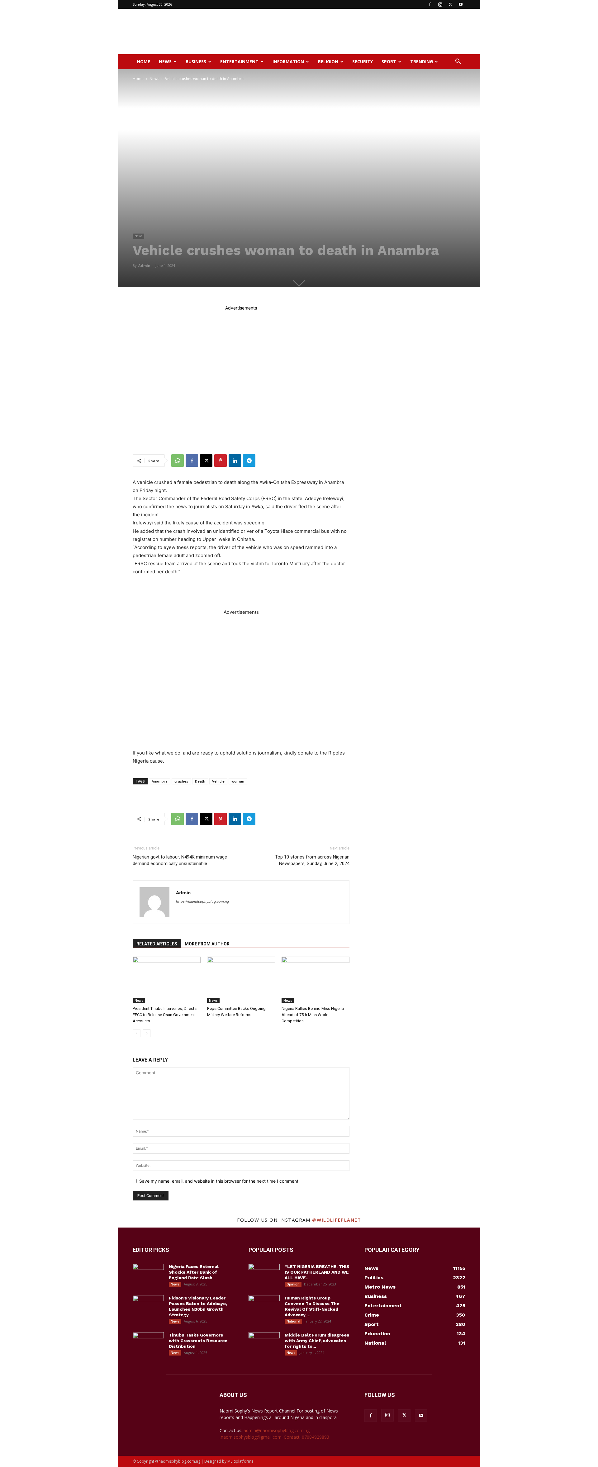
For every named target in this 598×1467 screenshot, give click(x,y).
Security (362, 61)
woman (237, 781)
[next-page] (146, 1033)
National (293, 1321)
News (165, 61)
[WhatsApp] (177, 460)
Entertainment (239, 61)
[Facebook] (429, 4)
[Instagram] (440, 4)
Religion (328, 61)
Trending (421, 61)
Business (196, 61)
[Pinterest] (220, 460)
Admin (144, 265)
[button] (457, 62)
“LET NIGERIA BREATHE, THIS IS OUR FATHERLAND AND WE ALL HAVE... (317, 1272)
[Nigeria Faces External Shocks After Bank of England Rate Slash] (148, 1274)
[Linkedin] (235, 460)
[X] (450, 4)
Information (288, 61)
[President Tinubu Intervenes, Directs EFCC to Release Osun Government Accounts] (167, 980)
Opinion (293, 1284)
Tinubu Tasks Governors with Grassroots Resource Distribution (198, 1340)
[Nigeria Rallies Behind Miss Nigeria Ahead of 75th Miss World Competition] (315, 980)
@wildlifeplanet (336, 1220)
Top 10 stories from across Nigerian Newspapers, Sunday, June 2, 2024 (312, 860)
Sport (389, 61)
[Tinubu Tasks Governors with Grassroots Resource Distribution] (148, 1343)
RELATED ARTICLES (156, 943)
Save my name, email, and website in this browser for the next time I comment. (219, 1181)
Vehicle (218, 781)
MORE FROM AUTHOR (207, 943)
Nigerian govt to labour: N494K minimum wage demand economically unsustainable (180, 860)
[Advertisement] (352, 31)
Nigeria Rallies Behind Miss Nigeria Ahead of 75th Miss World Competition (313, 1014)
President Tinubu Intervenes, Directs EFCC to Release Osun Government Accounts (165, 1014)
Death (200, 781)
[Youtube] (460, 4)
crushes (181, 781)
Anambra (160, 781)
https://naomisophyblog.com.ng (202, 901)
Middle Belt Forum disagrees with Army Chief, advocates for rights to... (317, 1340)
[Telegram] (249, 460)
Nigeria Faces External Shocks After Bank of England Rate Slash (194, 1272)
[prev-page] (136, 1033)
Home (143, 61)
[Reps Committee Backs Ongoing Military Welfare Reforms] (241, 980)
